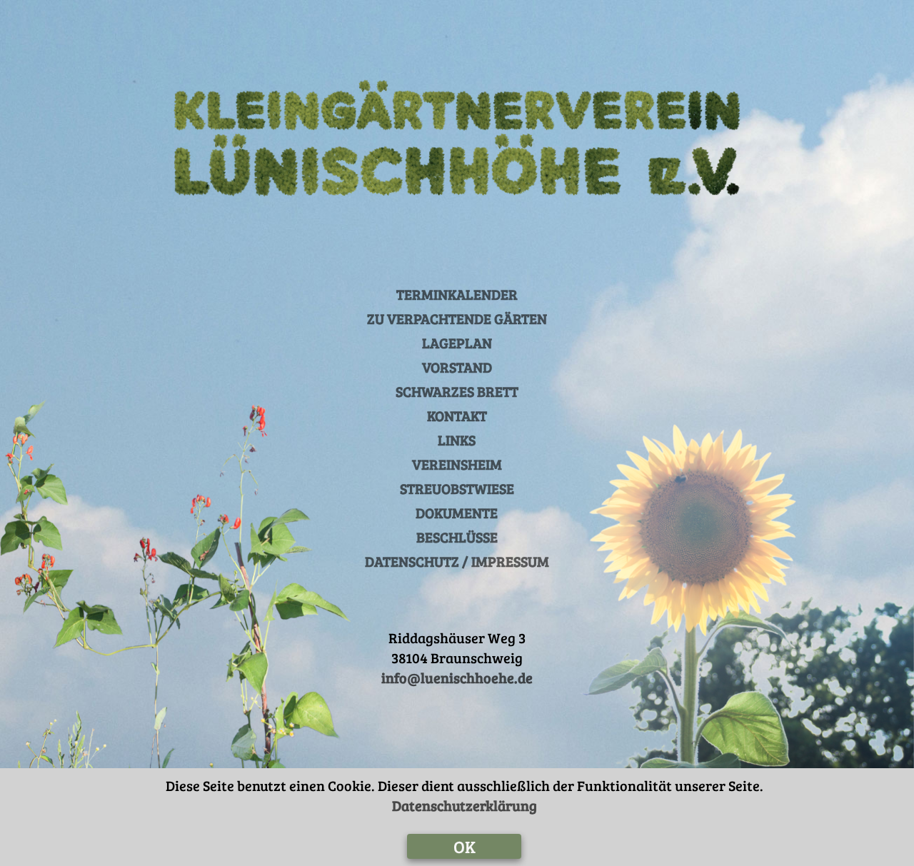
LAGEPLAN (457, 343)
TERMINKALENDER (457, 294)
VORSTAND (457, 367)
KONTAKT (457, 416)
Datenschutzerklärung (464, 805)
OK (464, 846)
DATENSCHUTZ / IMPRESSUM (457, 561)
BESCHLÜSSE (457, 537)
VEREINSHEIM (457, 464)
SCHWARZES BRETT (457, 391)
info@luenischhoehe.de (457, 678)
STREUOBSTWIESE (457, 488)
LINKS (457, 440)
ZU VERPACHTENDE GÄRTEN (457, 318)
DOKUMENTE (457, 513)
